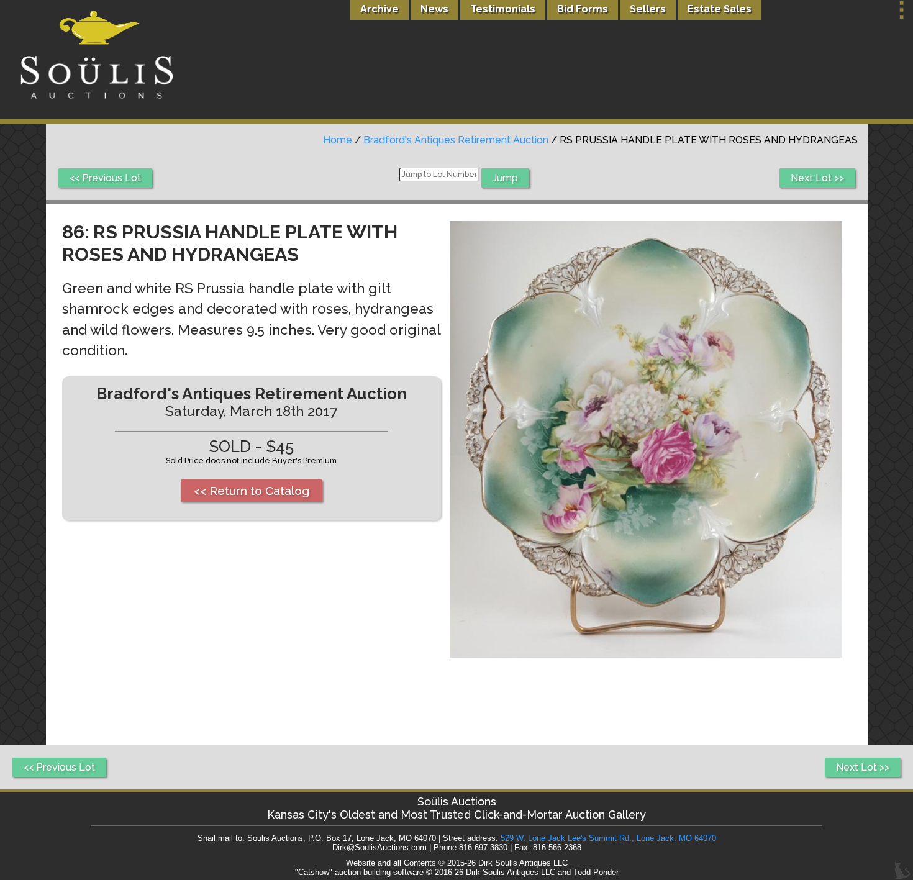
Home (337, 140)
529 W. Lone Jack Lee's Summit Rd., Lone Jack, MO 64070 (608, 838)
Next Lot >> (817, 178)
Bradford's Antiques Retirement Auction (455, 140)
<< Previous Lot (105, 178)
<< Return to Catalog (251, 490)
